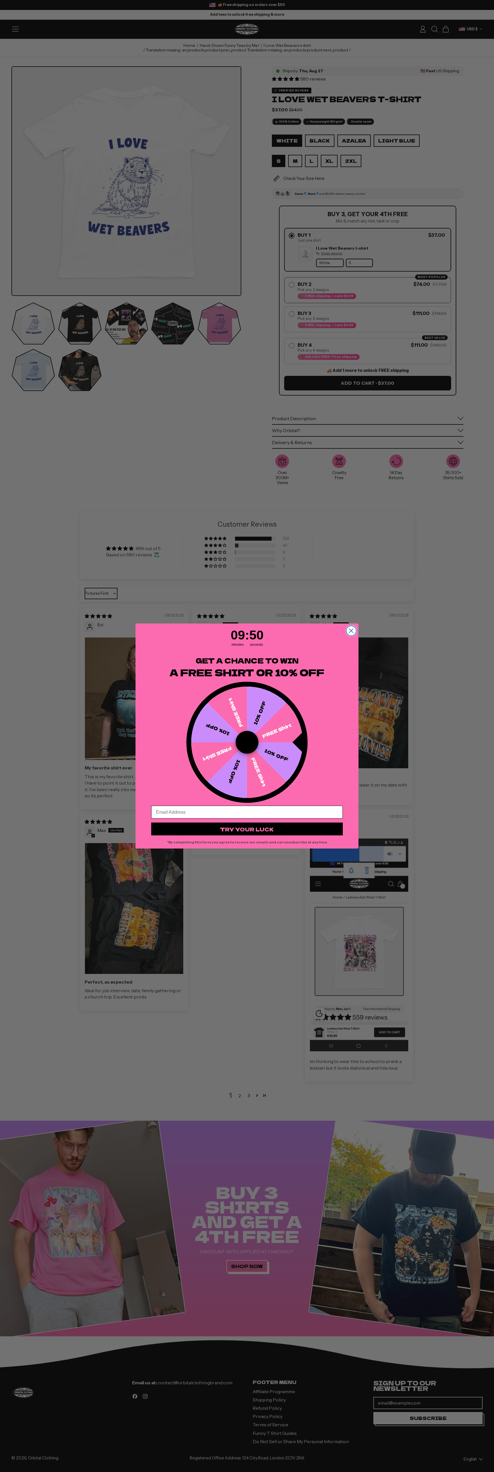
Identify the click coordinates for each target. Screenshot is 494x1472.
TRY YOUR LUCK (247, 829)
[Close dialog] (351, 631)
